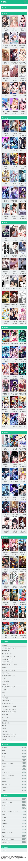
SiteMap (17, 856)
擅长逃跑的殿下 (6, 619)
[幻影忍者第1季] (23, 595)
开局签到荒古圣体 (6, 426)
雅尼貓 (14, 602)
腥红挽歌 (4, 790)
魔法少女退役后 (6, 78)
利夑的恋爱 (6, 531)
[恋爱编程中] (6, 578)
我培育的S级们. (23, 514)
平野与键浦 (6, 321)
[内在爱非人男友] (14, 297)
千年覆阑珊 (4, 787)
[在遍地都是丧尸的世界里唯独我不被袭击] (14, 628)
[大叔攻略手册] (6, 264)
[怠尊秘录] (14, 457)
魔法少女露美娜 (14, 45)
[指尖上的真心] (6, 280)
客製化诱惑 (6, 62)
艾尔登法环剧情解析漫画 (8, 775)
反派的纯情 (4, 747)
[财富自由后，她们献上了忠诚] (6, 385)
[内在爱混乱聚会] (14, 280)
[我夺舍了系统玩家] (23, 126)
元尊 (6, 183)
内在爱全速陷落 (23, 288)
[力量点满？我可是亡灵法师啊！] (23, 369)
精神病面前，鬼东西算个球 (8, 737)
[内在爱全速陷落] (23, 280)
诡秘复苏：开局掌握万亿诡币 (9, 675)
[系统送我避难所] (23, 385)
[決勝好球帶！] (23, 545)
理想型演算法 (23, 29)
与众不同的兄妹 (14, 112)
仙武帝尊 (15, 167)
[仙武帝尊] (14, 159)
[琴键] (6, 247)
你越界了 (23, 255)
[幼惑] (6, 87)
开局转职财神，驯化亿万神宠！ (9, 734)
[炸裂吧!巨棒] (14, 209)
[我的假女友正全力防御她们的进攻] (23, 578)
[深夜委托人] (14, 247)
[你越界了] (23, 247)
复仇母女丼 (6, 216)
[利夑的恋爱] (6, 523)
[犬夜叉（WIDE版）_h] (23, 628)
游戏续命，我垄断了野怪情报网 (9, 664)
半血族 (23, 238)
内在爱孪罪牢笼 (6, 305)
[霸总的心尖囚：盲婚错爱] (14, 192)
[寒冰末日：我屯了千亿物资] (6, 490)
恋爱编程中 (6, 586)
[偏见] (6, 231)
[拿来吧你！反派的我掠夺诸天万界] (14, 142)
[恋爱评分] (14, 523)
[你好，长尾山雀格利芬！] (23, 440)
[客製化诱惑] (6, 54)
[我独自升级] (23, 142)
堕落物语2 (23, 216)
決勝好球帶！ (23, 553)
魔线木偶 (6, 569)
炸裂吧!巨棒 (14, 216)
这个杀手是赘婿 (14, 481)
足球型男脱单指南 (15, 95)
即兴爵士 (15, 271)
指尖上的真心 (6, 288)
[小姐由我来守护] (14, 54)
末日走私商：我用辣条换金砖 (9, 648)
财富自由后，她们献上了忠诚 (9, 712)
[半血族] (23, 231)
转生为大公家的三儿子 (7, 700)
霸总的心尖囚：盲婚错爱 (8, 839)
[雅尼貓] (14, 595)
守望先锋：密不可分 (6, 653)
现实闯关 (6, 481)
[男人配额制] (23, 87)
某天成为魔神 (6, 514)
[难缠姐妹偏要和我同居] (23, 54)
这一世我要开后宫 (23, 45)
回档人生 (23, 498)
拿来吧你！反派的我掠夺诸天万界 (10, 811)
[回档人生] (23, 490)
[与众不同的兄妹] (14, 104)
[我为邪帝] (6, 159)
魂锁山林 (23, 271)
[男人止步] (14, 21)
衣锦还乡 (23, 112)
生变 (15, 238)
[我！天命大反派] (23, 192)
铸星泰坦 (6, 200)
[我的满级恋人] (23, 297)
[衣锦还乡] (23, 104)
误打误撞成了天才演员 (7, 662)
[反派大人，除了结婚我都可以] (23, 418)
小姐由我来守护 (14, 62)
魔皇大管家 (23, 167)
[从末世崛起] (6, 126)
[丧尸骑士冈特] (14, 611)
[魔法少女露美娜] (14, 38)
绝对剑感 (23, 531)
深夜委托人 (14, 255)
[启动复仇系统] (23, 71)
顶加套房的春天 (6, 112)
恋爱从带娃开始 (14, 343)
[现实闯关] (6, 473)
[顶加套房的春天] (6, 104)
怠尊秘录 (15, 464)
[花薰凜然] (14, 578)
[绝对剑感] (23, 523)
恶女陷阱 (4, 754)
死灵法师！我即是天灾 (7, 833)
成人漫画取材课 (6, 45)
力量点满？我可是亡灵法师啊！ (9, 709)
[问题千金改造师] (23, 457)
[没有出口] (14, 71)
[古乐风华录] (6, 369)
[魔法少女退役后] (6, 71)
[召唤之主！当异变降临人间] (23, 335)
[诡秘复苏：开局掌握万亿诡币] (23, 352)
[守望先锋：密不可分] (14, 440)
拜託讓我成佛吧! (23, 619)
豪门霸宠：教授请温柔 (7, 763)
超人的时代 (4, 731)
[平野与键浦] (6, 313)
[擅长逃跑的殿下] (6, 611)
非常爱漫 (3, 2)
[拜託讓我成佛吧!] (23, 611)
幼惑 (6, 95)
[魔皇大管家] (23, 159)
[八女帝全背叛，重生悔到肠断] (14, 369)
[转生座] (14, 490)
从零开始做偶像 (6, 784)
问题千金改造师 (23, 464)
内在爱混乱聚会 (14, 288)
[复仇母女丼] (6, 209)
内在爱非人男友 (14, 305)
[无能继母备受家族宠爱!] (6, 595)
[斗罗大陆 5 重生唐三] (23, 402)
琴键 (6, 255)
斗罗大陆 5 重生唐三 (7, 739)
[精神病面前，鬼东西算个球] (14, 402)
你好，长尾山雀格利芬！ (8, 659)
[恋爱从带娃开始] (14, 335)
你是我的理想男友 (23, 321)
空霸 (6, 635)
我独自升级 (23, 150)
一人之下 (6, 150)
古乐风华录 (6, 376)
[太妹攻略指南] (6, 21)
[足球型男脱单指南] (14, 87)
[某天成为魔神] (6, 506)
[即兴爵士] (14, 264)
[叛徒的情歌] (14, 313)
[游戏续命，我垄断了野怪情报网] (6, 352)
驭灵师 (14, 183)
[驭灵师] (14, 176)
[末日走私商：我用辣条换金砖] (6, 335)
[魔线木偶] (6, 561)
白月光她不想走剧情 (7, 802)
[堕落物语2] (23, 209)
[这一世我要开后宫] (23, 38)
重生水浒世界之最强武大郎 (8, 670)
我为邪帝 (6, 167)
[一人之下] (6, 142)
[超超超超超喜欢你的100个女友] (14, 545)
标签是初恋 (6, 448)
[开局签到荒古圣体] (6, 418)
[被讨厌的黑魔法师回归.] (6, 545)
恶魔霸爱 (4, 781)
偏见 (6, 238)
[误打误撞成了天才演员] (6, 457)
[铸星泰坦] (6, 192)
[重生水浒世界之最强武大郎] (14, 352)
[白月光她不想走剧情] (14, 126)
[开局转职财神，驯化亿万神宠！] (6, 402)
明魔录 (3, 769)
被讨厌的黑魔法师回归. (7, 703)
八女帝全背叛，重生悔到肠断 (9, 706)
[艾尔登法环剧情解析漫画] (23, 561)
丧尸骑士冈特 (15, 619)
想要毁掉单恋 (23, 481)
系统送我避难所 (23, 393)
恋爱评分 (15, 531)
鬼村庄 (3, 750)
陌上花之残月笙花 (6, 772)
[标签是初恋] (6, 440)
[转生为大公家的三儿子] (14, 506)
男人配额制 (23, 95)
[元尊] (6, 176)
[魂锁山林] (23, 264)
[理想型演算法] (23, 21)
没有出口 (15, 78)
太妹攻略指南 (6, 29)
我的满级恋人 (23, 305)
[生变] (14, 231)
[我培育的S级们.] (23, 506)
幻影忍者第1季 (23, 602)
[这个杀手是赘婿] (14, 473)
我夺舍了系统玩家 (23, 133)
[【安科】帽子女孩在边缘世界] (14, 561)
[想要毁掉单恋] (23, 473)
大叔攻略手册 (6, 271)
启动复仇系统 (23, 78)
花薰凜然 (15, 586)
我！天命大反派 (23, 200)
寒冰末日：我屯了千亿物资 (8, 687)
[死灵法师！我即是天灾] (23, 176)
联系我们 (21, 856)
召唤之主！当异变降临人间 (8, 656)
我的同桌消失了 (6, 778)
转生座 (14, 498)
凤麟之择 (4, 766)
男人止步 (15, 29)
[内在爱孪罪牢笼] (6, 297)
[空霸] (6, 628)
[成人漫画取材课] (6, 38)
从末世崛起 (6, 133)
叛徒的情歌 (14, 321)
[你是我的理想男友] (23, 313)
